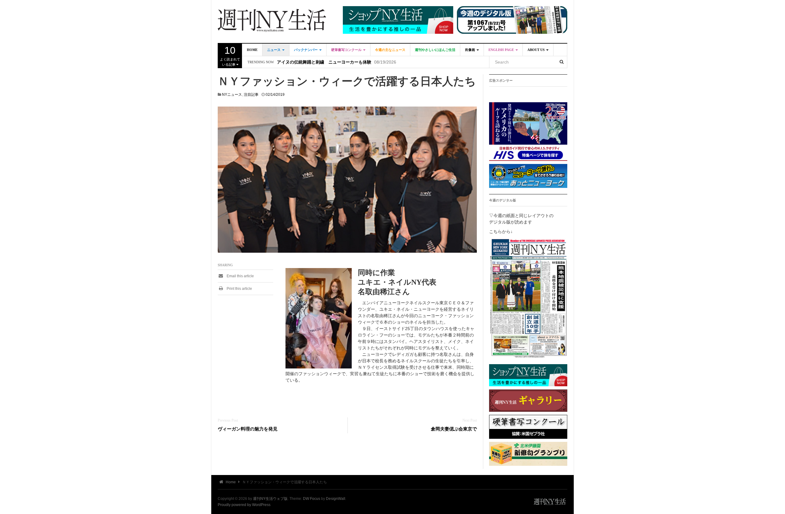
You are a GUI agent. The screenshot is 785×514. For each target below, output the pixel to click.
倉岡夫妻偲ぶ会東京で (454, 428)
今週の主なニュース (390, 50)
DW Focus (311, 498)
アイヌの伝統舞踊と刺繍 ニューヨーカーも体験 (324, 62)
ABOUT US (536, 50)
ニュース (274, 50)
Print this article (239, 288)
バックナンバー (306, 50)
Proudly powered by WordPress (244, 505)
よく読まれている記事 (230, 55)
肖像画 (470, 50)
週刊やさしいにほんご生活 (435, 50)
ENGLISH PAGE (501, 50)
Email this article (240, 276)
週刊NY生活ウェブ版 (270, 498)
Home (252, 50)
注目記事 (251, 94)
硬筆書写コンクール (346, 50)
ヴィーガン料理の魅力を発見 (248, 428)
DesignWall (335, 498)
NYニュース (232, 94)
